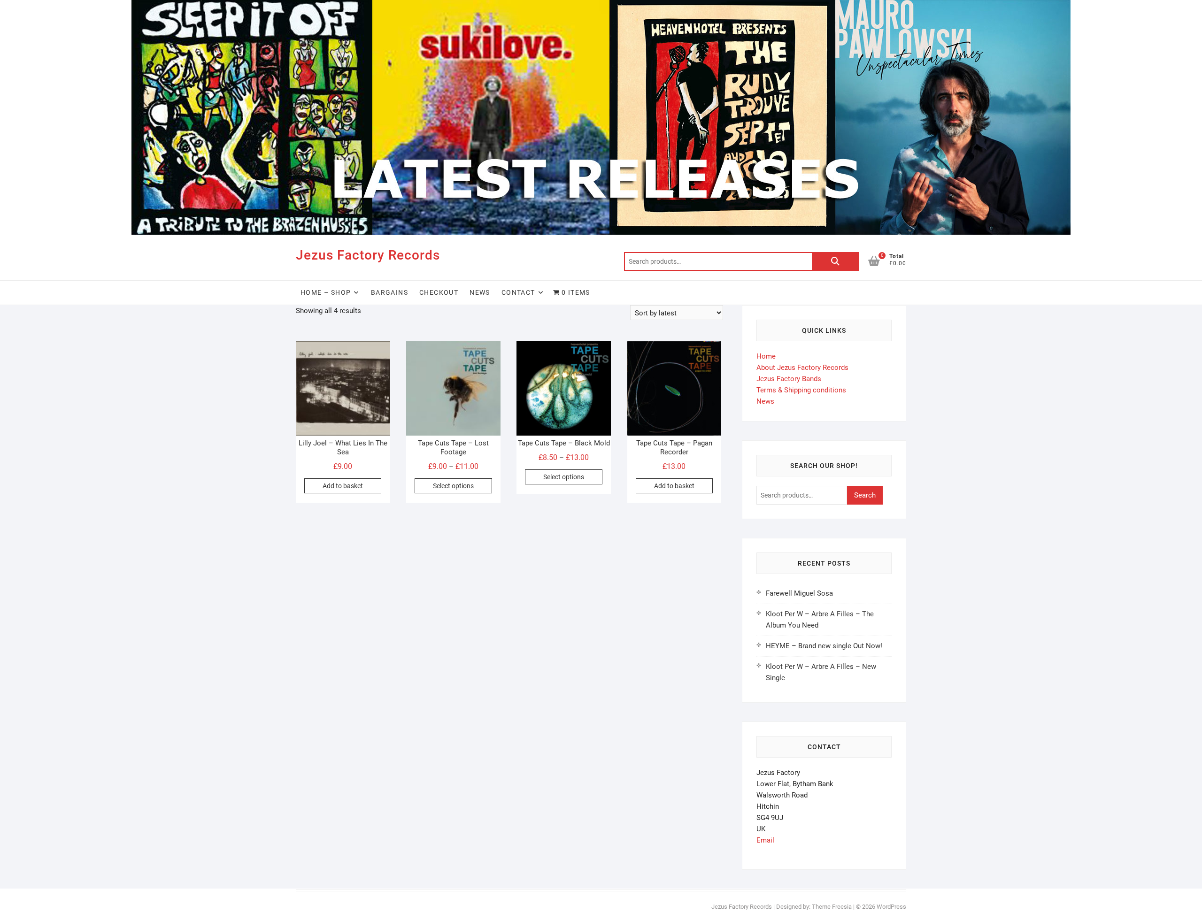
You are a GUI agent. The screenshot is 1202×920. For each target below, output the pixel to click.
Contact (518, 292)
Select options (453, 486)
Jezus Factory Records (368, 255)
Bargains (389, 292)
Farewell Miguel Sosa (799, 593)
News (480, 292)
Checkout (438, 292)
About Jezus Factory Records (802, 367)
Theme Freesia (832, 906)
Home (766, 356)
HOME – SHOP (325, 292)
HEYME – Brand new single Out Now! (824, 646)
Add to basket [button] (343, 486)
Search (835, 261)
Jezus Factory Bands (788, 379)
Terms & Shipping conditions (801, 390)
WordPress (891, 906)
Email (765, 840)
